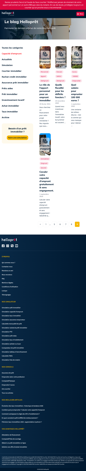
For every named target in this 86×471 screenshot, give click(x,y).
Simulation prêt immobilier (11, 308)
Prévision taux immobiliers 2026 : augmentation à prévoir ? (22, 422)
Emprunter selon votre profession (13, 377)
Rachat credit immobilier (14, 76)
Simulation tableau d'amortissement (14, 352)
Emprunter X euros (8, 385)
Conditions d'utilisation (10, 287)
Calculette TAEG (7, 356)
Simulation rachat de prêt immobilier (14, 328)
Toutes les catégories (12, 47)
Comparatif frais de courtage (11, 439)
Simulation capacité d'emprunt (12, 312)
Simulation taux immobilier (11, 316)
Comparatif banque (8, 381)
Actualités (7, 59)
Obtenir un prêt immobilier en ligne (14, 443)
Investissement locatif (13, 100)
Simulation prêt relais (9, 336)
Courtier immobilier (12, 71)
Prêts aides (7, 88)
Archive (5, 117)
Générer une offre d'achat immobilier (14, 447)
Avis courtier (6, 389)
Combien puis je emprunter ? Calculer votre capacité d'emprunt (23, 410)
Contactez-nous (7, 267)
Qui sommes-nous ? (8, 263)
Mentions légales (7, 283)
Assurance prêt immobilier (15, 82)
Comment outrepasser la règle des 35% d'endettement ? (21, 414)
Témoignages (6, 295)
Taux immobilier (10, 111)
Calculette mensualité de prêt (12, 324)
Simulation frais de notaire (11, 360)
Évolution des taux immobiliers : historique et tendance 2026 (22, 406)
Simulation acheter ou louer (11, 344)
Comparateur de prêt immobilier (13, 348)
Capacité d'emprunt (12, 53)
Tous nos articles (7, 393)
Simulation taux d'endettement (12, 340)
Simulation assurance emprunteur (13, 320)
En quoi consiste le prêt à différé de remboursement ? (20, 418)
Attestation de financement (11, 435)
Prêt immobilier (9, 94)
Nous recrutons (7, 275)
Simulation (7, 65)
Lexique (4, 291)
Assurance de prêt (8, 373)
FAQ (3, 279)
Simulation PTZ (7, 332)
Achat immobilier (10, 105)
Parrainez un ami (7, 271)
